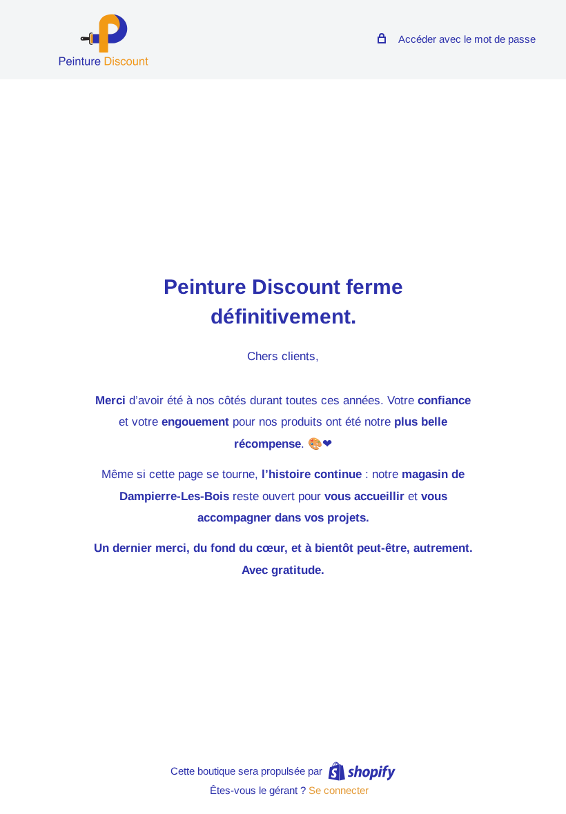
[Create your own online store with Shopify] (362, 771)
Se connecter (339, 790)
